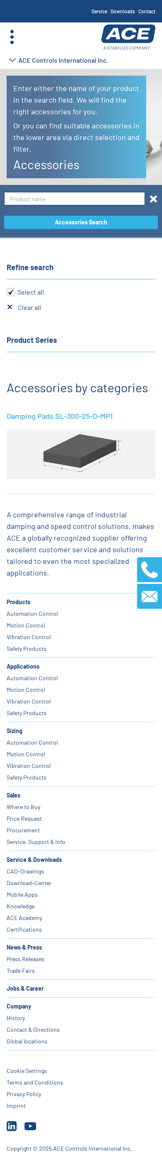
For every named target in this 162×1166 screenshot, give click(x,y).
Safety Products (27, 648)
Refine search (30, 267)
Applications (23, 666)
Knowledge (20, 906)
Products (18, 601)
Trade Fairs (21, 970)
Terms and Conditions (35, 1082)
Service (99, 11)
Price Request (24, 818)
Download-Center (29, 882)
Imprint (16, 1105)
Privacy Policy (24, 1093)
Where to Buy (23, 806)
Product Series (32, 339)
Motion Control (26, 625)
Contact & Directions (33, 1029)
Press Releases (25, 958)
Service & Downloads (34, 859)
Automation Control (32, 613)
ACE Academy (24, 917)
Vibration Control (29, 636)
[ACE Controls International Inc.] (128, 37)
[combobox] (74, 199)
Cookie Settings (27, 1070)
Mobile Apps (22, 894)
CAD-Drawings (25, 871)
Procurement (23, 830)
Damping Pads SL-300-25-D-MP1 (60, 416)
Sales (13, 795)
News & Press (24, 947)
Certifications (24, 929)
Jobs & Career (25, 988)
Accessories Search (81, 222)
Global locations (27, 1041)
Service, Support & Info (36, 841)
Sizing (14, 730)
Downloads (122, 11)
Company (19, 1006)
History (16, 1017)
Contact (146, 11)
